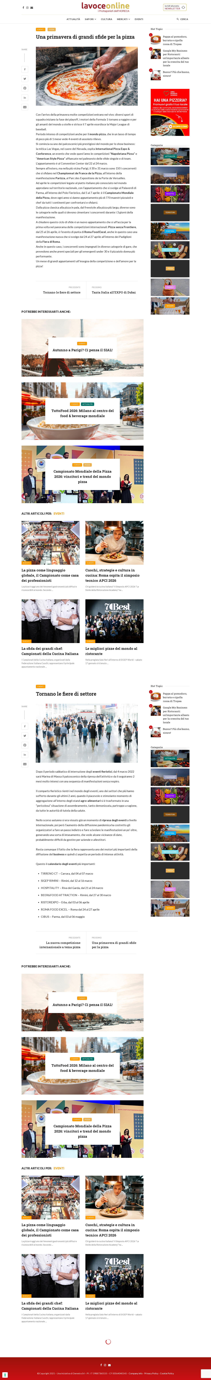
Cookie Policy (167, 1373)
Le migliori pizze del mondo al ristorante (111, 651)
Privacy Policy (151, 1373)
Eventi (139, 19)
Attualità (73, 19)
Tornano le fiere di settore (61, 292)
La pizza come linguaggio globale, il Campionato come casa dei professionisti (50, 575)
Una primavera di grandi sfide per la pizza (114, 945)
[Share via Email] (25, 107)
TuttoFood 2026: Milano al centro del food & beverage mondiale (82, 413)
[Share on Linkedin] (25, 97)
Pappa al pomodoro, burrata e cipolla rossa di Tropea (175, 40)
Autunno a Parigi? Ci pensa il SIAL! (83, 350)
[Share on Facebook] (25, 69)
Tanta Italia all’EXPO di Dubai (114, 292)
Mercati (122, 19)
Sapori (89, 19)
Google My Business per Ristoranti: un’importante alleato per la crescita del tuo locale (176, 58)
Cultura (106, 19)
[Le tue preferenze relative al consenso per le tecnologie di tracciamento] (5, 1375)
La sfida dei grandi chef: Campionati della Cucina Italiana (50, 651)
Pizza (51, 29)
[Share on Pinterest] (25, 88)
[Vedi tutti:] (170, 156)
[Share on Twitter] (25, 79)
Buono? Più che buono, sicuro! (176, 73)
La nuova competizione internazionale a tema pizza (59, 945)
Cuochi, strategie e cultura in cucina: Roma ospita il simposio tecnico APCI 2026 (112, 575)
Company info (136, 1373)
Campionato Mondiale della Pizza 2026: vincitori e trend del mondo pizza (83, 476)
